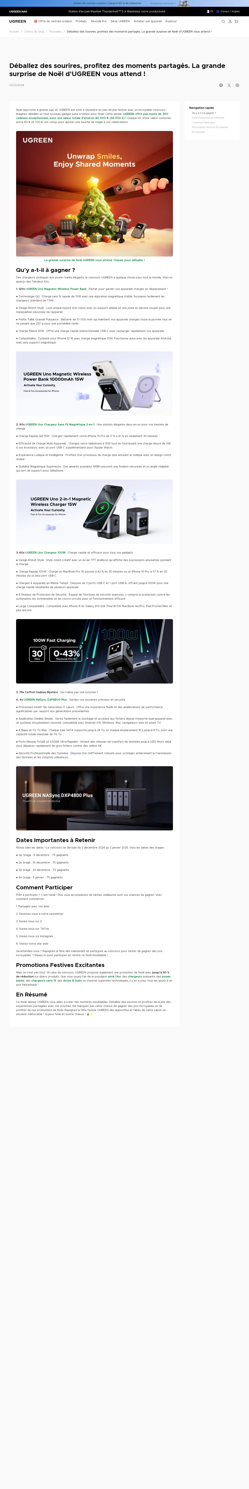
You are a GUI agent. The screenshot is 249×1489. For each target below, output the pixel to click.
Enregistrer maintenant (162, 3)
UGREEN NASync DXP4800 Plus (45, 699)
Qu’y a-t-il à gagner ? (204, 113)
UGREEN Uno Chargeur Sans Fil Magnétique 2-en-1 (59, 424)
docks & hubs (72, 980)
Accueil (14, 31)
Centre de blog (34, 31)
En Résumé (198, 132)
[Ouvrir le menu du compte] (230, 21)
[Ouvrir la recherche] (223, 21)
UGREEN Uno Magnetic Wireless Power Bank (56, 289)
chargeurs (135, 976)
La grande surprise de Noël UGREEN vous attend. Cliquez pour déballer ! (94, 260)
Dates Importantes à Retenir (208, 118)
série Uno (114, 976)
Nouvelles (55, 31)
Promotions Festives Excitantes (210, 127)
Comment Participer (203, 122)
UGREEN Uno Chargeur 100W (45, 552)
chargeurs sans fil (43, 980)
